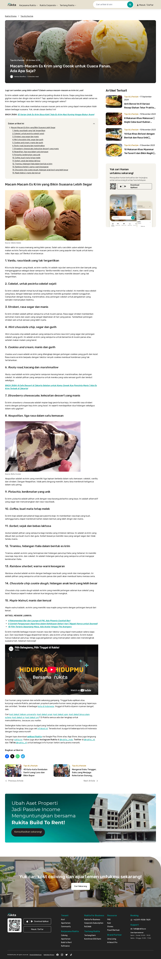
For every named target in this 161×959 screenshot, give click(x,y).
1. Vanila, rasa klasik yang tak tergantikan (28, 131)
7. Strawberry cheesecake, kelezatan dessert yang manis (35, 149)
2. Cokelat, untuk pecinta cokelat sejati (28, 134)
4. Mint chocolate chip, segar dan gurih (27, 140)
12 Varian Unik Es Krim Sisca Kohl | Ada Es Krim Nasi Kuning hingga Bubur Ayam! (55, 114)
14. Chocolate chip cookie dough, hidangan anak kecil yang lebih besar (40, 170)
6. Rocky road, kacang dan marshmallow (28, 146)
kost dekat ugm (60, 714)
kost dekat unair (44, 714)
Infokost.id (42, 728)
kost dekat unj (32, 717)
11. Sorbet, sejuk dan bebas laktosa (26, 161)
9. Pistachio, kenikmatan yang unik (26, 155)
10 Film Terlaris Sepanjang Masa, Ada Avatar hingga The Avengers (40, 626)
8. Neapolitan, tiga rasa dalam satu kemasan (30, 152)
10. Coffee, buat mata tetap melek (26, 158)
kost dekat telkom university (22, 714)
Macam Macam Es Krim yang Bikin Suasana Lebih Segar (33, 128)
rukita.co (18, 739)
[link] (134, 186)
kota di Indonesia (46, 706)
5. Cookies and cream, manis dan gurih (27, 143)
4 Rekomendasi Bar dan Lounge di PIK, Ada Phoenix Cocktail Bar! (39, 620)
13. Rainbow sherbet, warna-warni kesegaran (30, 167)
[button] (145, 5)
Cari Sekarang (80, 886)
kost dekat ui (18, 717)
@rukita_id (89, 739)
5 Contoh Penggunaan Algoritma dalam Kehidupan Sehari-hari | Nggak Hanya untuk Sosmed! (52, 623)
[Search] (130, 5)
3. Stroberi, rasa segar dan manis (25, 137)
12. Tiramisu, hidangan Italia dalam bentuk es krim (32, 164)
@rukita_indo (66, 739)
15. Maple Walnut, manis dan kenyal (26, 173)
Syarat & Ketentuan (36, 954)
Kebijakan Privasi (49, 954)
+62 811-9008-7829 (141, 920)
